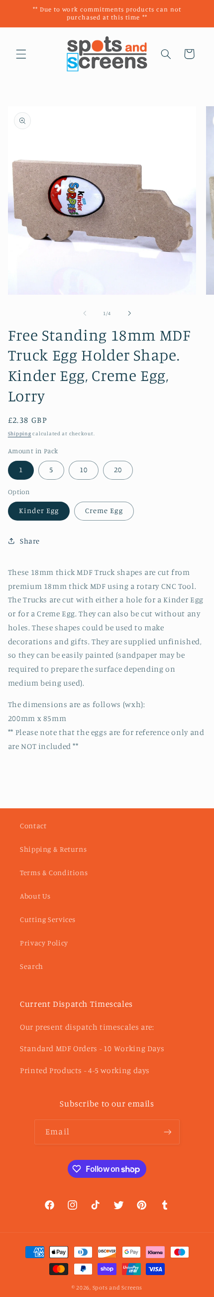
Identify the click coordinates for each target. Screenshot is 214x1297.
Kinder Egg (39, 510)
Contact (33, 825)
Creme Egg (103, 510)
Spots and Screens (118, 1287)
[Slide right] (129, 314)
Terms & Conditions (54, 872)
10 (84, 469)
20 (118, 469)
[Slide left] (85, 314)
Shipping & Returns (53, 849)
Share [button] (30, 541)
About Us (35, 896)
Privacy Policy (44, 942)
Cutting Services (48, 919)
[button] (20, 53)
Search (31, 966)
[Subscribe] (167, 1131)
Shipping (19, 433)
